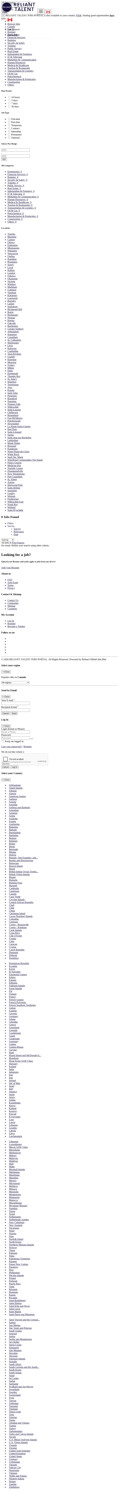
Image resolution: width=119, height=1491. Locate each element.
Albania (13, 790)
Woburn (11, 496)
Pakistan (13, 1253)
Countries (12, 608)
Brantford (12, 398)
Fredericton (13, 499)
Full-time (15, 119)
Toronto (11, 234)
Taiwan (12, 1400)
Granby (11, 493)
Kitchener (12, 295)
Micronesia (14, 1183)
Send (14, 713)
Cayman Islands (17, 899)
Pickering (12, 395)
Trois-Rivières (14, 354)
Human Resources (16, 62)
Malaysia (13, 1158)
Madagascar (15, 1152)
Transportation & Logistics (20, 71)
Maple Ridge (13, 443)
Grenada (13, 1030)
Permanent (16, 134)
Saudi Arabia (15, 1331)
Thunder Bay (13, 376)
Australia (13, 818)
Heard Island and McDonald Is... (25, 1055)
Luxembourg (15, 1144)
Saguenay (12, 334)
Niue (11, 1236)
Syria (11, 1397)
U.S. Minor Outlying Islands (23, 1439)
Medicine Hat (14, 465)
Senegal (13, 1333)
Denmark (13, 952)
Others (10, 85)
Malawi (12, 1155)
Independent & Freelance (19, 54)
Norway (13, 1247)
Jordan (12, 1100)
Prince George (14, 462)
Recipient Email (10, 707)
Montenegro (15, 1194)
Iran (11, 1075)
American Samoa (17, 796)
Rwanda (13, 1297)
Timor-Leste (15, 1411)
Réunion (13, 1289)
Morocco (13, 1200)
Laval (10, 267)
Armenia (13, 813)
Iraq (11, 1077)
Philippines (14, 1272)
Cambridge (12, 351)
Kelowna (11, 348)
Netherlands (15, 1217)
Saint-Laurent (14, 409)
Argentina (14, 810)
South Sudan (15, 1372)
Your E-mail (8, 700)
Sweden (13, 1392)
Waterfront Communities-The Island (25, 460)
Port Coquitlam (14, 476)
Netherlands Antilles (19, 1219)
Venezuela (14, 1470)
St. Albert (12, 479)
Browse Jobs (13, 24)
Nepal (12, 1214)
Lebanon (13, 1125)
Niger (12, 1230)
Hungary (13, 1063)
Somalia (13, 1361)
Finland (12, 994)
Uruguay (13, 1459)
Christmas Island (17, 913)
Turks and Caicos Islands (21, 1434)
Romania (13, 1292)
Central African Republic (21, 902)
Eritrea (12, 977)
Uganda (13, 1445)
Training (11, 45)
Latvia (12, 1122)
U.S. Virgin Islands (18, 1442)
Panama (13, 1261)
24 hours (15, 97)
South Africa (15, 1364)
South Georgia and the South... (24, 1367)
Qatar (11, 1286)
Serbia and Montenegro (20, 1339)
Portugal (13, 1281)
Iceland (12, 1066)
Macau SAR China (18, 1147)
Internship (16, 131)
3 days (14, 100)
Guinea (12, 1044)
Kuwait (12, 1114)
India (11, 1069)
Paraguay (13, 1267)
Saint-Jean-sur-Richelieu (19, 437)
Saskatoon (12, 306)
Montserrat (14, 1197)
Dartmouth (12, 373)
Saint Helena (15, 1303)
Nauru (12, 1211)
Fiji (10, 991)
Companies (12, 603)
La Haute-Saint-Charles (19, 426)
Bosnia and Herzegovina (21, 860)
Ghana (12, 1019)
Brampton (12, 262)
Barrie (10, 312)
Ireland (12, 1080)
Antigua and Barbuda (19, 807)
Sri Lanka (14, 1378)
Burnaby (11, 301)
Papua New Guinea (18, 1264)
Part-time (15, 122)
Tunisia (12, 1425)
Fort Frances (18, 542)
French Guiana (16, 999)
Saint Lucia (14, 1309)
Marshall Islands (17, 1169)
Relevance (19, 531)
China (12, 910)
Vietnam (13, 1473)
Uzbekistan (14, 1462)
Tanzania (13, 1406)
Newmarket (13, 423)
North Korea (15, 1242)
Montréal (11, 237)
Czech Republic (17, 949)
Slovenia (13, 1356)
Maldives (13, 1161)
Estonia (12, 980)
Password (6, 735)
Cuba (11, 941)
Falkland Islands (17, 985)
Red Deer (12, 429)
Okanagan (12, 278)
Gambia (13, 1010)
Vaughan (11, 292)
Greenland (14, 1027)
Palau (11, 1256)
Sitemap (11, 606)
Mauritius (13, 1177)
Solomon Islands (17, 1358)
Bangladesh (14, 832)
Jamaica (13, 1091)
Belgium (13, 841)
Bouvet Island (16, 866)
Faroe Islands (15, 988)
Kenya (12, 1105)
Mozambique (15, 1203)
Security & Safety (16, 43)
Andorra (13, 799)
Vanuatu (13, 1464)
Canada (12, 894)
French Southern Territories (22, 1005)
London (11, 273)
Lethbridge (12, 440)
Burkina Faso (15, 882)
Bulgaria (13, 880)
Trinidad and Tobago (19, 1423)
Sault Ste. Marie (15, 457)
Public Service (14, 48)
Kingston (11, 359)
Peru (11, 1270)
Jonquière (12, 490)
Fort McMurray (15, 418)
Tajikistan (13, 1403)
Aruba (12, 816)
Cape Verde (14, 896)
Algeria (12, 793)
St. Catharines (14, 340)
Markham (12, 287)
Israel (11, 1086)
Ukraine (13, 1448)
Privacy (11, 588)
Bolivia (12, 855)
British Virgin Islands (19, 874)
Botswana (14, 863)
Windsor (11, 284)
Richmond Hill (14, 309)
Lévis (10, 345)
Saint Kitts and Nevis (19, 1306)
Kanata (10, 390)
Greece (12, 1024)
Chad (11, 905)
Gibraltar (13, 1022)
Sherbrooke (13, 342)
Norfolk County (15, 468)
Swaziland (14, 1389)
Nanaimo (11, 401)
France (12, 996)
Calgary (11, 239)
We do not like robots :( (12, 752)
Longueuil (12, 298)
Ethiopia (13, 983)
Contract (15, 128)
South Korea (15, 1370)
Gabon (12, 1008)
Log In (10, 29)
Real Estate (12, 51)
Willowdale (13, 407)
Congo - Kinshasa (18, 927)
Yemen (12, 1481)
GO (4, 159)
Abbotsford (13, 331)
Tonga (12, 1420)
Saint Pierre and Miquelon (22, 1314)
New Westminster (16, 474)
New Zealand (15, 1225)
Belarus (12, 838)
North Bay (12, 504)
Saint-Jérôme (13, 488)
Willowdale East (15, 501)
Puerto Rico (15, 1283)
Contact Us (12, 600)
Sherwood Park (15, 485)
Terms (10, 585)
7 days (14, 103)
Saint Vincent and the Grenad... (24, 1319)
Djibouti (13, 955)
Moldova (13, 1186)
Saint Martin (15, 1311)
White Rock (13, 454)
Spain (12, 1375)
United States (15, 1456)
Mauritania (14, 1175)
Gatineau (11, 290)
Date (16, 534)
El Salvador (14, 971)
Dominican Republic (19, 963)
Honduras (14, 1058)
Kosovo (13, 1111)
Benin (12, 846)
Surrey (10, 264)
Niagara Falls (13, 404)
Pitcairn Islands (16, 1275)
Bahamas (13, 827)
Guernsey (13, 1041)
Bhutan (12, 852)
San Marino (14, 1325)
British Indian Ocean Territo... (23, 871)
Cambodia (14, 888)
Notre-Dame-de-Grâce (18, 451)
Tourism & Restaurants (18, 68)
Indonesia (13, 1072)
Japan (12, 1094)
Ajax (9, 387)
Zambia (12, 1484)
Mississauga (13, 248)
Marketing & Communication (21, 59)
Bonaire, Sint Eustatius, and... (23, 857)
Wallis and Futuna (18, 1476)
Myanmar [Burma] (18, 1205)
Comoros (13, 922)
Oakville (11, 323)
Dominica (14, 958)
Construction (13, 82)
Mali (11, 1164)
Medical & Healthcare (18, 65)
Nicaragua (14, 1228)
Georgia (13, 1013)
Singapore (14, 1347)
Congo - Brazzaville (19, 924)
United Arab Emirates (19, 1450)
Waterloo (11, 382)
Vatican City (15, 1467)
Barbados (13, 835)
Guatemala (14, 1038)
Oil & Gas (12, 73)
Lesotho (13, 1128)
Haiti (11, 1052)
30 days (15, 106)
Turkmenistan (15, 1431)
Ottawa (11, 242)
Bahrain (13, 829)
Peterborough (14, 421)
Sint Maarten (15, 1350)
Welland (11, 507)
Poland (12, 1278)
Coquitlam (12, 337)
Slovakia (13, 1353)
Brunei (12, 877)
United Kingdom (17, 1453)
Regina (10, 320)
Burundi (13, 885)
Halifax (11, 270)
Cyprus (12, 947)
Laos (11, 1119)
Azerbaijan (14, 824)
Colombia (14, 919)
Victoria (11, 281)
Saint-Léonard (14, 432)
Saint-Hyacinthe (15, 510)
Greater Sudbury (15, 329)
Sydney (11, 365)
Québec (11, 256)
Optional (15, 137)
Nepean (11, 317)
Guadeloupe (15, 1033)
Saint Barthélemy (17, 1300)
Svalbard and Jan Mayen (21, 1386)
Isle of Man (14, 1083)
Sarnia (10, 435)
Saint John (12, 393)
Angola (12, 802)
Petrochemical (14, 76)
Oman (12, 1250)
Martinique (14, 1172)
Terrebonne (13, 384)
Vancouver (12, 253)
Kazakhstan (14, 1102)
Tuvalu (12, 1437)
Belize (12, 843)
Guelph (11, 356)
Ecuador (13, 966)
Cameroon (14, 891)
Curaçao (13, 944)
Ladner (10, 303)
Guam (12, 1036)
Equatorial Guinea (18, 974)
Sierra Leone (15, 1344)
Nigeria (12, 1233)
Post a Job (12, 34)
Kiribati (12, 1108)
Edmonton (12, 245)
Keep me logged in (14, 741)
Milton (10, 368)
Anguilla (13, 804)
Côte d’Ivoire (15, 935)
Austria (12, 821)
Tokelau (13, 1417)
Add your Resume (10, 567)
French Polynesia (17, 1002)
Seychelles (14, 1342)
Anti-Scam (12, 582)
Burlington (12, 326)
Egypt (12, 969)
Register (11, 32)
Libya (12, 1133)
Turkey (12, 1428)
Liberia (12, 1130)
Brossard (11, 446)
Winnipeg (12, 250)
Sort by (17, 529)
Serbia (12, 1336)
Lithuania (13, 1141)
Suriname (13, 1384)
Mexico (12, 1180)
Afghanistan (15, 785)
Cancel (5, 713)
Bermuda (13, 849)
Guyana (13, 1049)
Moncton (11, 362)
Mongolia (13, 1191)
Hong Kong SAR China (21, 1061)
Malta (12, 1166)
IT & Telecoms (14, 57)
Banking (11, 40)
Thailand (13, 1409)
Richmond (12, 315)
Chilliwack (12, 412)
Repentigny (13, 415)
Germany (13, 1016)
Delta (10, 370)
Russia (12, 1295)
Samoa (12, 1322)
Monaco (13, 1189)
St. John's (12, 379)
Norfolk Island (16, 1239)
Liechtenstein (15, 1136)
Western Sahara (16, 1478)
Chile (11, 908)
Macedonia (14, 1150)
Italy (11, 1089)
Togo (11, 1414)
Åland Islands (15, 788)
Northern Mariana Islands (21, 1244)
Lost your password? (11, 746)
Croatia (12, 938)
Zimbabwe (14, 1487)
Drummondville (15, 471)
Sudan (12, 1381)
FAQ (9, 579)
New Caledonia (16, 1222)
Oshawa (11, 276)
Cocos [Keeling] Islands (21, 916)
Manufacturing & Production (21, 79)
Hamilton (12, 259)
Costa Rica (14, 933)
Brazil (12, 869)
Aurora (10, 482)
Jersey (12, 1097)
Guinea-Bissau (16, 1047)
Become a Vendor (16, 626)
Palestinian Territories (19, 1258)
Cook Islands (15, 930)
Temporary (16, 125)
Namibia (13, 1208)
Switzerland (15, 1395)
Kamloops (12, 448)
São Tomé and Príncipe (20, 1328)
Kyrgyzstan (14, 1116)
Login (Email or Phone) (12, 729)
